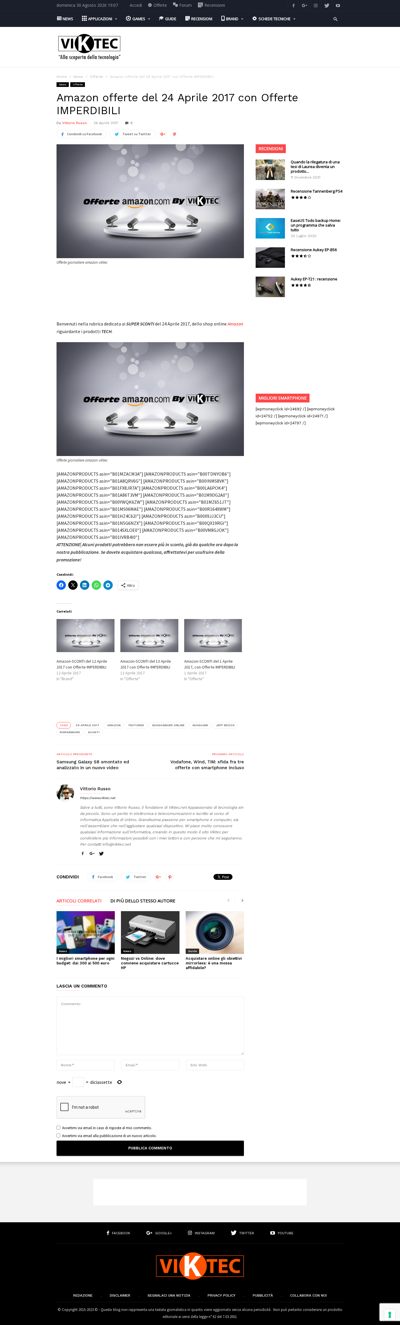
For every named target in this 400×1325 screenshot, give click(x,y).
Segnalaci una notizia (169, 1295)
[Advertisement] (236, 47)
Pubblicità (263, 1295)
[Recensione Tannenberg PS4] (270, 199)
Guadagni (200, 725)
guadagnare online (168, 725)
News (78, 77)
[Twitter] (326, 5)
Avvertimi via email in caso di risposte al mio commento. (107, 1127)
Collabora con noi (308, 1295)
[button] (335, 18)
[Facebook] (293, 5)
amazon (114, 725)
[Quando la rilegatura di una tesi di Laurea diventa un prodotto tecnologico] (270, 170)
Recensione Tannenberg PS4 (316, 191)
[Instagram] (315, 5)
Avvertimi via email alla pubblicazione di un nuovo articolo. (109, 1135)
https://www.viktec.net (97, 798)
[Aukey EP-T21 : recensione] (270, 287)
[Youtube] (337, 5)
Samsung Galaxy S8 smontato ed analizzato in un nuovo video (93, 764)
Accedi (136, 5)
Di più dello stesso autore (142, 901)
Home (62, 77)
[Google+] (304, 5)
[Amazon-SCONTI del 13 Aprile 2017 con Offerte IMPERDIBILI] (149, 635)
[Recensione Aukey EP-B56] (270, 257)
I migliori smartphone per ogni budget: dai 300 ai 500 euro (85, 960)
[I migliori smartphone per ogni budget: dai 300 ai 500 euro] (86, 932)
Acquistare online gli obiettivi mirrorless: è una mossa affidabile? (214, 963)
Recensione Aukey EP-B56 (314, 249)
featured (136, 725)
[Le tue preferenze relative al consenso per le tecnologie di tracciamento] (389, 1314)
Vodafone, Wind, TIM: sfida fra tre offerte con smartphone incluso (207, 764)
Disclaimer (120, 1295)
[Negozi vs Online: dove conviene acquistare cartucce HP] (150, 932)
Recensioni (271, 148)
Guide (192, 951)
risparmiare (70, 732)
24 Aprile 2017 (87, 725)
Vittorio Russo (74, 123)
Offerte (96, 77)
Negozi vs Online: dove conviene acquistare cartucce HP (150, 963)
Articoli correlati (79, 901)
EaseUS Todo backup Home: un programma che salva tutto (316, 225)
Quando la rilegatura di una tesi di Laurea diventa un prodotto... (315, 166)
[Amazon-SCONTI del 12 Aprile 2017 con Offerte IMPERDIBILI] (85, 635)
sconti (94, 732)
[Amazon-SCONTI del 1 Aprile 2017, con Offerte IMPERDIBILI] (213, 635)
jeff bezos (225, 725)
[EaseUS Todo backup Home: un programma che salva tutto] (270, 228)
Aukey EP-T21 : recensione (314, 279)
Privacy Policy (221, 1295)
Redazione (83, 1295)
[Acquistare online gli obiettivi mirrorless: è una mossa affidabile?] (215, 932)
